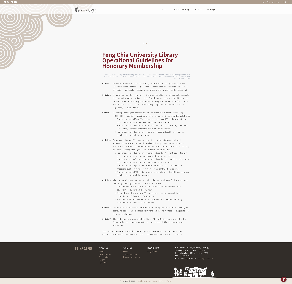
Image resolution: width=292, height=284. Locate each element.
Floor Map (103, 259)
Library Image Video (131, 257)
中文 (284, 2)
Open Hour (103, 262)
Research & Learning (180, 9)
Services (198, 9)
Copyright (211, 9)
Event (125, 251)
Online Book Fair (130, 254)
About (101, 251)
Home (145, 43)
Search (164, 9)
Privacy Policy (166, 280)
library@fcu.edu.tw (205, 258)
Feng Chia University (270, 2)
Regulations (152, 251)
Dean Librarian (105, 254)
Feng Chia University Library (147, 280)
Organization (104, 257)
